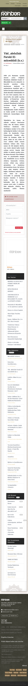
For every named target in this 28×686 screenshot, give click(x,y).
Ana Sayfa (7, 44)
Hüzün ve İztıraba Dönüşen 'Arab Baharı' (14, 343)
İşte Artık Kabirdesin (11, 516)
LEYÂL (3, 627)
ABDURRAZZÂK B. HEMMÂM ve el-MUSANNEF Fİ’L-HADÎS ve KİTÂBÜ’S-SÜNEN (15, 298)
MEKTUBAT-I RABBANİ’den (18, 627)
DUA (7, 627)
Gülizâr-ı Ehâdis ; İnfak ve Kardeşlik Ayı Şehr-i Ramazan (15, 427)
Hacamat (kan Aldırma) (15, 554)
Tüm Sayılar (18, 5)
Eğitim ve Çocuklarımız (15, 462)
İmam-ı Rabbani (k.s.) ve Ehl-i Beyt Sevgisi (15, 320)
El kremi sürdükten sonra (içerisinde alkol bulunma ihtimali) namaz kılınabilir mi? (12, 661)
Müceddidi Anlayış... (14, 356)
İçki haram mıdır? (6, 654)
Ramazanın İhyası (11, 502)
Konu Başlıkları (22, 675)
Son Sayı (19, 3)
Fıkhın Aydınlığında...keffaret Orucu (15, 522)
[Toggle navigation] (3, 28)
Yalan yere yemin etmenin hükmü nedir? (13, 657)
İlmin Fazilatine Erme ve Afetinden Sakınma (13, 531)
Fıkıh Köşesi (8, 672)
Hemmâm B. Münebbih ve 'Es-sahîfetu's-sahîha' (15, 306)
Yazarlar (25, 5)
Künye (7, 3)
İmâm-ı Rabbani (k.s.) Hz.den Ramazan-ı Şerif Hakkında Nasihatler (15, 398)
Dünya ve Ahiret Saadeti (15, 310)
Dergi (12, 44)
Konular (25, 3)
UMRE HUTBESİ (13, 559)
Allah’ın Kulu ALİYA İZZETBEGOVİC (11, 630)
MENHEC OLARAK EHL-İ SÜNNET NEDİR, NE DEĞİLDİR (15, 283)
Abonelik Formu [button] (13, 615)
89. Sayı (6, 65)
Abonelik (13, 675)
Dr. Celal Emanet (8, 63)
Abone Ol (4, 23)
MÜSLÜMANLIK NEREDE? (13, 290)
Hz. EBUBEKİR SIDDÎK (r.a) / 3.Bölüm (11, 632)
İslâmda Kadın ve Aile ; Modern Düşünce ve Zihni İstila (15, 477)
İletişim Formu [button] (5, 615)
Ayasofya (11, 456)
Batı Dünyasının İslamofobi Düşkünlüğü (15, 338)
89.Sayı (17, 44)
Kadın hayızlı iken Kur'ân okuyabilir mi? (12, 509)
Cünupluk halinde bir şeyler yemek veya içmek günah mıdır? (13, 650)
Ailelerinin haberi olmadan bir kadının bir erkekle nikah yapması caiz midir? (13, 646)
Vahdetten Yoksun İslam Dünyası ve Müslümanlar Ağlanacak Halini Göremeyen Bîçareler (14, 329)
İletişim (13, 3)
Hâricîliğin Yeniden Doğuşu (14, 315)
